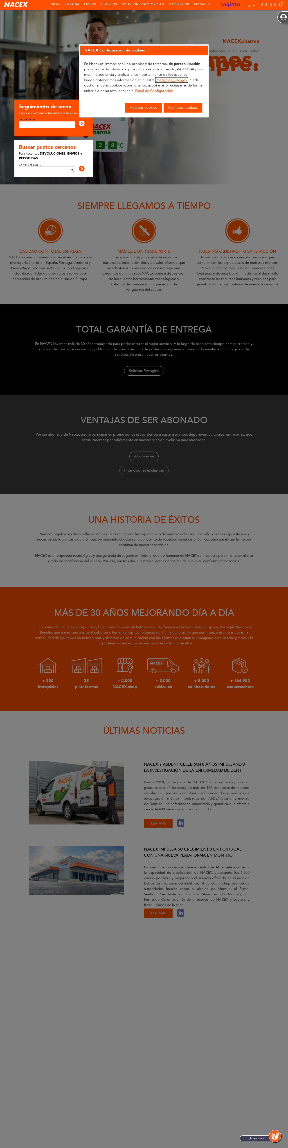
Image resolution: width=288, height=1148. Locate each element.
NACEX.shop (179, 4)
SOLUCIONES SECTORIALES (143, 4)
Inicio (55, 4)
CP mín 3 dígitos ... (30, 164)
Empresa (72, 4)
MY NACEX (202, 4)
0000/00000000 (27, 119)
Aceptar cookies (143, 107)
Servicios (109, 4)
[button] (275, 1136)
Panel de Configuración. (154, 90)
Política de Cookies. (171, 80)
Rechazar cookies (183, 107)
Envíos (90, 4)
